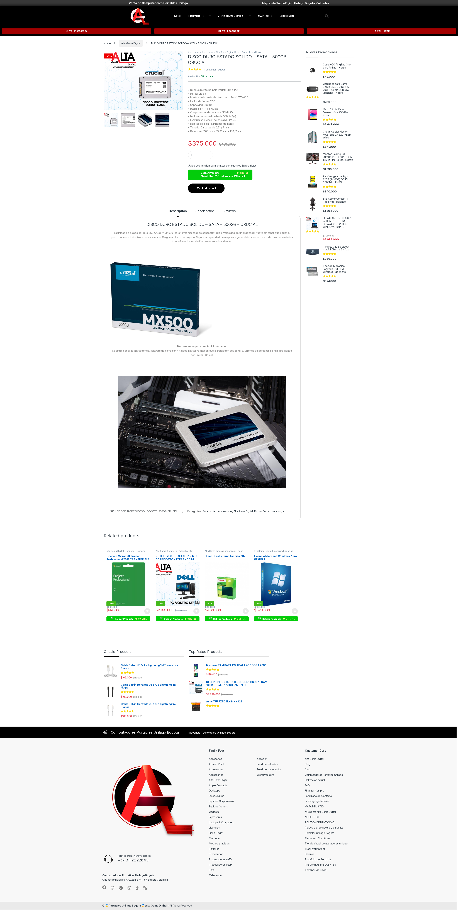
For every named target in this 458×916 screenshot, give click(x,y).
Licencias (130, 551)
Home (107, 43)
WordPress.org (265, 774)
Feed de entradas (267, 764)
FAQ (307, 785)
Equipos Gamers (218, 806)
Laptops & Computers (221, 822)
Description (178, 211)
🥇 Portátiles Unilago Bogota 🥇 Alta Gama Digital (136, 905)
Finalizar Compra (314, 790)
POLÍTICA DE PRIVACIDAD (320, 822)
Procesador (216, 854)
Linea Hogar (255, 52)
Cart (307, 769)
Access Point (216, 764)
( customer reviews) (214, 69)
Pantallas (214, 848)
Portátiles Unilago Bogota (319, 832)
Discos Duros (241, 52)
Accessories (194, 52)
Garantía (309, 854)
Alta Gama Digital (130, 43)
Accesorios (229, 551)
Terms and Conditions (317, 838)
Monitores (215, 838)
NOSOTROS (286, 16)
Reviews (229, 211)
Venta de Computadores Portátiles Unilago (158, 3)
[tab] (178, 212)
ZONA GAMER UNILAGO (232, 16)
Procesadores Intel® (221, 864)
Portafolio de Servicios (318, 859)
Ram (211, 869)
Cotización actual (315, 779)
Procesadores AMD (220, 859)
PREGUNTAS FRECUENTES (320, 864)
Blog (307, 764)
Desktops (214, 790)
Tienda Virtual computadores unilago (326, 843)
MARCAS (263, 16)
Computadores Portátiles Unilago (324, 774)
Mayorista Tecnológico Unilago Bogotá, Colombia (295, 3)
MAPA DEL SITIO (314, 806)
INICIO (177, 16)
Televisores (216, 875)
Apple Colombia (218, 785)
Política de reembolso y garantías (324, 827)
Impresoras (215, 817)
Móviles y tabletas (219, 843)
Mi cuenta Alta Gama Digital (320, 811)
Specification (205, 211)
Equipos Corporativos (221, 801)
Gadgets (214, 811)
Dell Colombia (181, 551)
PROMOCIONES (197, 16)
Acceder (262, 758)
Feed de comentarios (269, 769)
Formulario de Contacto (318, 795)
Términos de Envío (316, 869)
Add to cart (209, 188)
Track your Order (315, 848)
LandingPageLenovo (317, 801)
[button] (326, 16)
